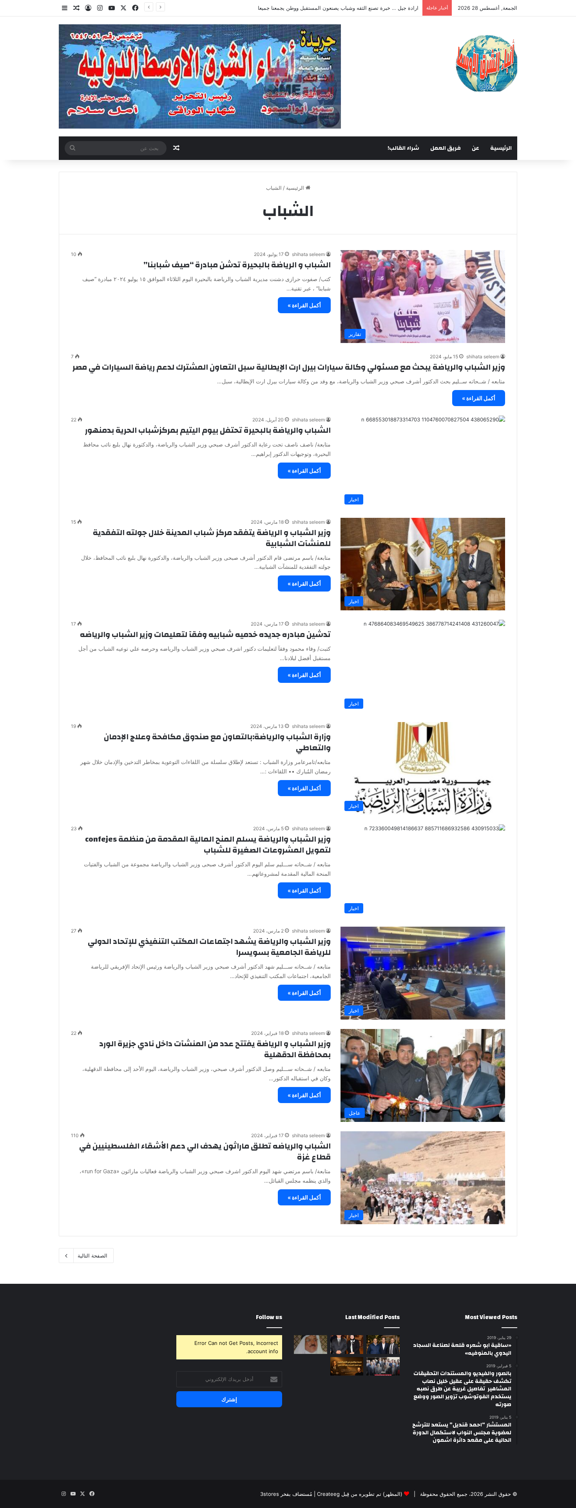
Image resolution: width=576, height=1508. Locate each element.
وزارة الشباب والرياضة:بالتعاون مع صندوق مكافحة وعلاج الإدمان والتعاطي (217, 742)
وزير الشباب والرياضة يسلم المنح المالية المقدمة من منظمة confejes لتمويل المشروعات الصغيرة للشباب (208, 844)
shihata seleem (308, 254)
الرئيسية (501, 148)
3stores (269, 1494)
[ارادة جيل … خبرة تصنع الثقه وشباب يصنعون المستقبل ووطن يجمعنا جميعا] (347, 1344)
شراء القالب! (403, 148)
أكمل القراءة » (304, 305)
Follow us (269, 1317)
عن (475, 148)
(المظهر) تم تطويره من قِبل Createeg (359, 1494)
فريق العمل (445, 148)
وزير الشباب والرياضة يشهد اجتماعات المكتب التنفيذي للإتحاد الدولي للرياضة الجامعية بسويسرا (209, 947)
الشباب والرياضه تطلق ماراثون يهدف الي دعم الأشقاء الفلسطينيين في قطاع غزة (205, 1151)
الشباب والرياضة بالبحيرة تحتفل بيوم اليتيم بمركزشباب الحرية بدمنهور (208, 430)
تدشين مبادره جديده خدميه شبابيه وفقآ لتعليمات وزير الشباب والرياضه (205, 634)
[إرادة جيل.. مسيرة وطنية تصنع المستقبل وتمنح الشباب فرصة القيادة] (383, 1344)
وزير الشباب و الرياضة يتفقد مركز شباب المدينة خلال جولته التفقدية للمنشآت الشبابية (212, 538)
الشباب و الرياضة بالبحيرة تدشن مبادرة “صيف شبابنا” (237, 265)
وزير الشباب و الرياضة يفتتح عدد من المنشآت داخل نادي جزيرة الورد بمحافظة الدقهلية (215, 1049)
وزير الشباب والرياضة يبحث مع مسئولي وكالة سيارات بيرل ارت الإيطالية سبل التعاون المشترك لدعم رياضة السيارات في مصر (288, 367)
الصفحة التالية (92, 1255)
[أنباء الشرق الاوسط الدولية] (486, 63)
